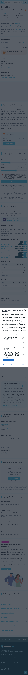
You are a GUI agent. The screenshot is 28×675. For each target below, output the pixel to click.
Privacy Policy (22, 364)
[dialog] (14, 337)
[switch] (23, 338)
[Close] (25, 310)
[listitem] (14, 335)
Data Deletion (6, 364)
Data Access (14, 364)
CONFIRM (8, 359)
